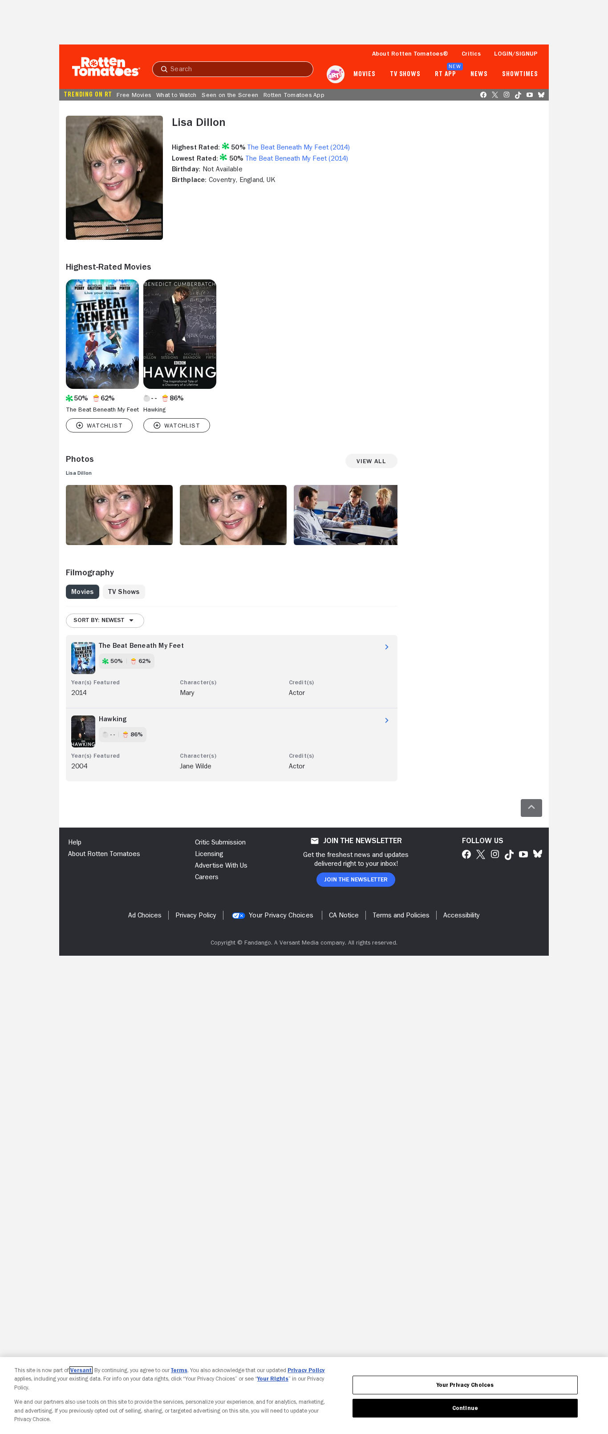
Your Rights (272, 1378)
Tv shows (405, 74)
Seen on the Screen (230, 95)
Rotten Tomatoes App (293, 95)
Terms (179, 1370)
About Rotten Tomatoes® (410, 53)
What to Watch (176, 95)
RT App (445, 74)
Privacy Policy (306, 1370)
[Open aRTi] (335, 74)
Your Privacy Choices (281, 915)
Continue (465, 1408)
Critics (471, 53)
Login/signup (516, 53)
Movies (364, 74)
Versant (81, 1370)
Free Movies (134, 95)
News (479, 74)
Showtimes (520, 74)
